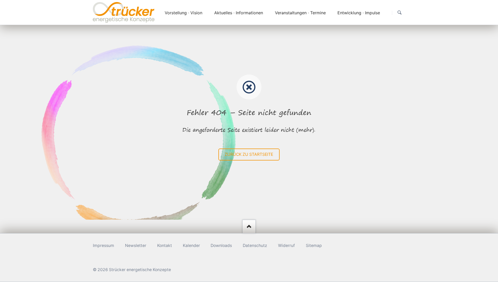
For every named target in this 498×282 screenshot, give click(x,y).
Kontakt (164, 245)
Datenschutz (255, 245)
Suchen (399, 12)
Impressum (103, 245)
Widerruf (286, 245)
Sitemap (314, 245)
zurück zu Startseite (249, 154)
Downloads (221, 245)
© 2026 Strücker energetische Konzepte (132, 269)
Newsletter (135, 245)
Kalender (191, 245)
